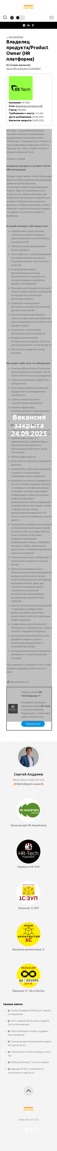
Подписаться (33, 723)
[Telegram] (24, 25)
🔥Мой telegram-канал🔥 (28, 784)
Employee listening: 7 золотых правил (30, 1062)
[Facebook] (33, 25)
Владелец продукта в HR (29, 106)
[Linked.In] (28, 25)
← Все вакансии (14, 36)
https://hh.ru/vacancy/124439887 (23, 68)
